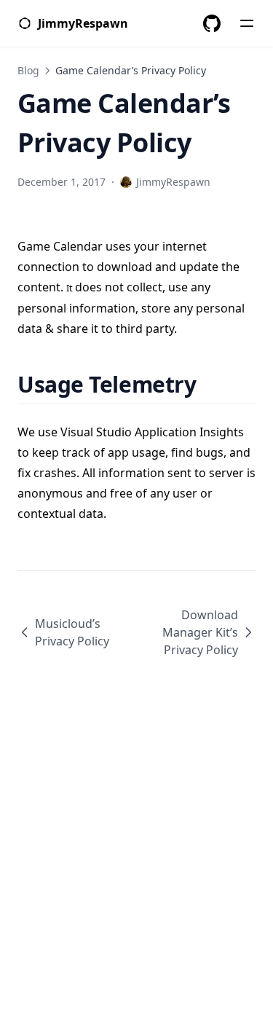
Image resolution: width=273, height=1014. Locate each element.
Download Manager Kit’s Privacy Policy (200, 632)
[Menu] (246, 23)
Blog (28, 70)
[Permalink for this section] (214, 384)
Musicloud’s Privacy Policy (72, 632)
